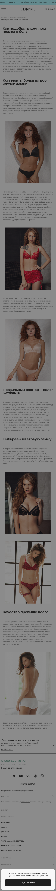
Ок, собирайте (28, 883)
